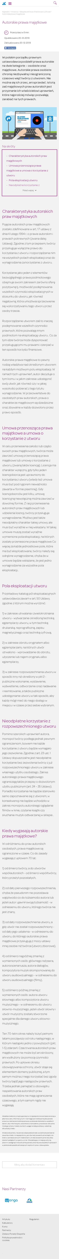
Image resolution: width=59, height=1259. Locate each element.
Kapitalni (5, 12)
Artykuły (14, 12)
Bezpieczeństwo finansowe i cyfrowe (35, 12)
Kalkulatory (7, 1223)
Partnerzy (6, 1230)
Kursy (5, 1227)
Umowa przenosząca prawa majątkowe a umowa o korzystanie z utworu (27, 171)
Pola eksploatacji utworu (23, 180)
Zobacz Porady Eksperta (13, 1234)
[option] (11, 1201)
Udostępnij (10, 48)
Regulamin (34, 1219)
